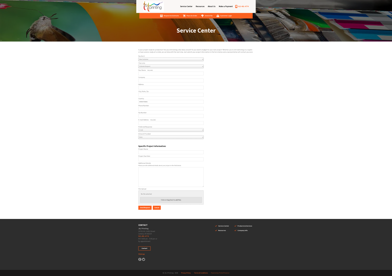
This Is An (141, 63)
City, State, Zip (143, 91)
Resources (200, 6)
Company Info (243, 230)
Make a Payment (226, 6)
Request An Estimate (171, 16)
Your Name (142, 70)
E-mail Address (143, 120)
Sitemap (141, 254)
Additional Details (144, 163)
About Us (211, 6)
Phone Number (143, 106)
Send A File (209, 16)
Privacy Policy (186, 273)
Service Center (186, 6)
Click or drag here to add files (171, 200)
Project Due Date (144, 156)
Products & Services (245, 226)
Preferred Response (145, 127)
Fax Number (142, 113)
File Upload (142, 189)
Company (141, 77)
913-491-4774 (243, 6)
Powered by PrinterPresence (220, 273)
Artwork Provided (144, 134)
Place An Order (192, 16)
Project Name (143, 149)
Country (141, 98)
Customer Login (226, 16)
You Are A (141, 56)
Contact (144, 248)
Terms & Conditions (201, 273)
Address (141, 84)
